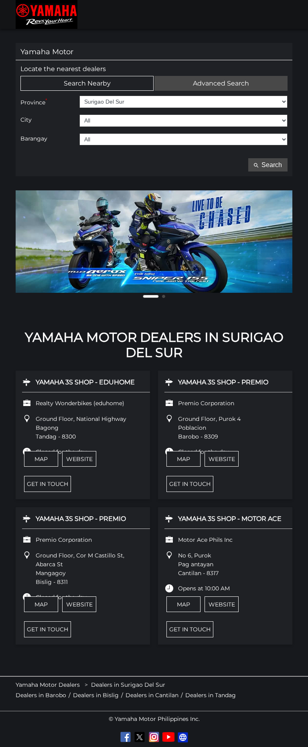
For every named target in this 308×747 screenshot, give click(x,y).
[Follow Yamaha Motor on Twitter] (140, 737)
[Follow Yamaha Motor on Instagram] (154, 737)
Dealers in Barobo (41, 695)
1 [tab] (151, 296)
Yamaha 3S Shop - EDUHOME (85, 382)
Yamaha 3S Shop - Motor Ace (230, 518)
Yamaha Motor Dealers (48, 684)
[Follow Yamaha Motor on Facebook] (125, 737)
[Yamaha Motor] (46, 14)
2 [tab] (163, 296)
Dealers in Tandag (210, 695)
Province (33, 102)
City (26, 119)
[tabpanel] (154, 241)
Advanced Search (221, 83)
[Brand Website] (183, 737)
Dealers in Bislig (96, 695)
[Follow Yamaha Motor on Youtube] (168, 737)
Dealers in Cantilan (152, 695)
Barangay (33, 138)
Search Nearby (87, 83)
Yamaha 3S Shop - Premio (223, 382)
